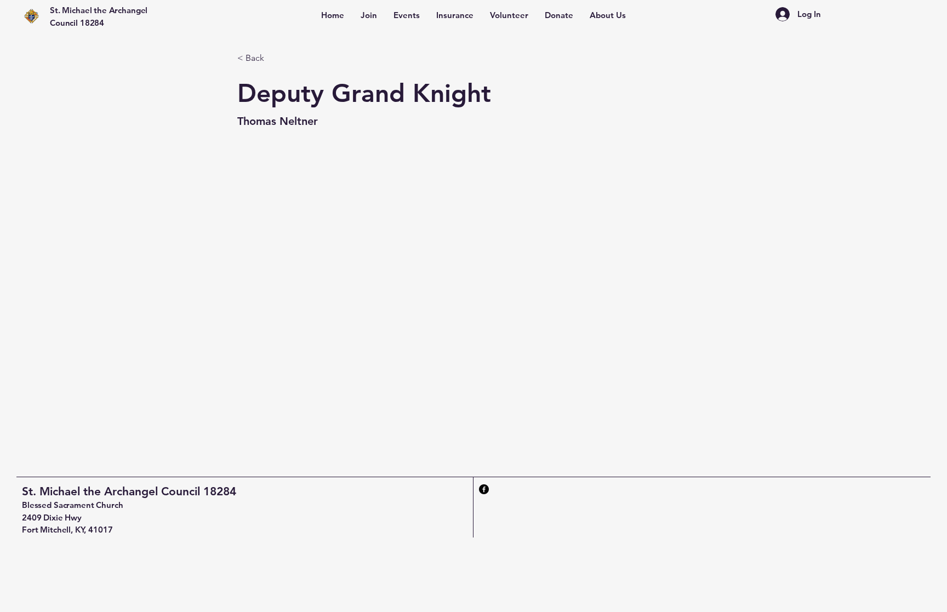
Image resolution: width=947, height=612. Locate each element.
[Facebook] (484, 489)
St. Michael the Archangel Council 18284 (129, 491)
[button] (607, 15)
